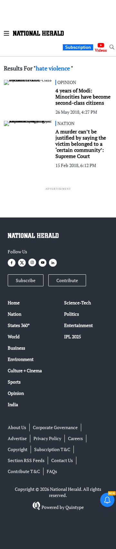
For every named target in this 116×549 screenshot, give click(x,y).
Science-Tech (77, 303)
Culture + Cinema (25, 370)
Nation (14, 314)
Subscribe (25, 280)
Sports (14, 382)
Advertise (17, 438)
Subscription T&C (52, 449)
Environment (21, 359)
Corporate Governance (55, 427)
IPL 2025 (72, 336)
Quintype (74, 507)
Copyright (17, 449)
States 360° (19, 325)
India (13, 404)
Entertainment (78, 325)
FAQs (52, 471)
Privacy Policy (47, 438)
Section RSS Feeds (26, 460)
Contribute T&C (24, 471)
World (14, 336)
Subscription (78, 47)
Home (14, 303)
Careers (75, 438)
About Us (17, 427)
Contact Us (62, 460)
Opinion (16, 393)
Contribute (67, 280)
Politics (71, 314)
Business (16, 348)
